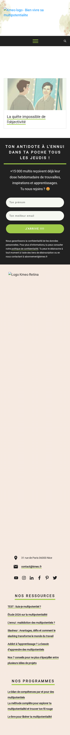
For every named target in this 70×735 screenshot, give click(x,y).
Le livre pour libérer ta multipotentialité (30, 716)
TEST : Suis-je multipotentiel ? (24, 606)
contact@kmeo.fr (31, 566)
